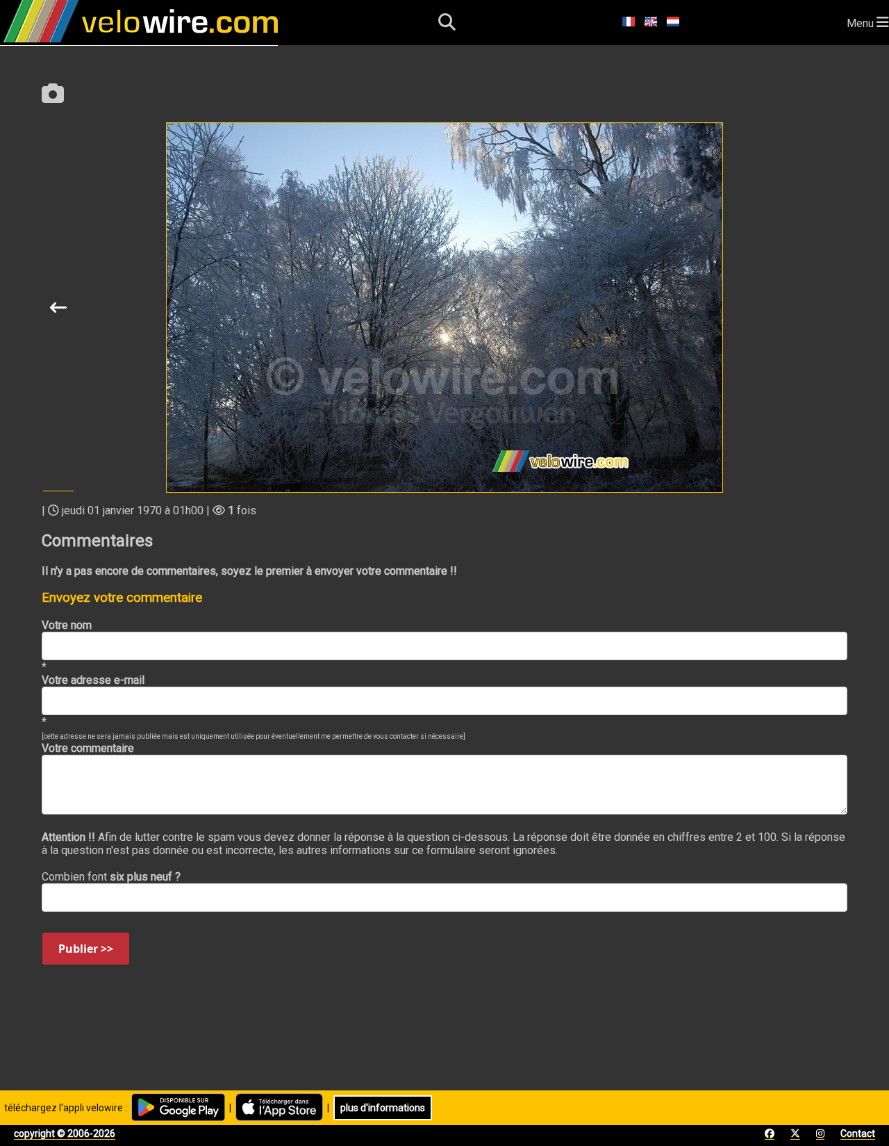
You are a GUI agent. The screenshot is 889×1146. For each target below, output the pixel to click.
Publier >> (85, 948)
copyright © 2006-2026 (64, 1133)
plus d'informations (382, 1107)
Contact (857, 1133)
